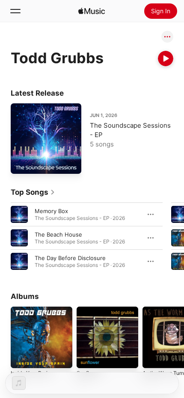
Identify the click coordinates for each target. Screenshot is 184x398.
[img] (91, 11)
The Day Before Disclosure (70, 258)
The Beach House (58, 234)
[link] (33, 192)
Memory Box (51, 211)
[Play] (165, 58)
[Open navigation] (15, 11)
